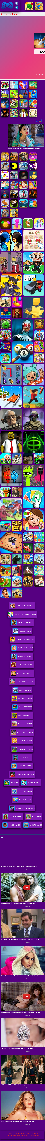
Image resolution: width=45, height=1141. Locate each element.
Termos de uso (34, 1135)
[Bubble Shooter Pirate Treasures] (33, 107)
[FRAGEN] (33, 198)
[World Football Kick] (14, 107)
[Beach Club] (5, 188)
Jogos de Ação (25, 631)
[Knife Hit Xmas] (5, 88)
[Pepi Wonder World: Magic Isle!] (33, 188)
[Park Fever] (23, 107)
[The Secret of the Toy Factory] (5, 116)
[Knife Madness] (5, 107)
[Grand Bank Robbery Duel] (14, 179)
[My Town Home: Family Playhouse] (23, 188)
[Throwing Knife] (14, 88)
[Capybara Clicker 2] (5, 207)
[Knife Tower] (33, 98)
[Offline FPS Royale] (23, 198)
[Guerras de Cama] (5, 216)
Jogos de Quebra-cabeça (25, 614)
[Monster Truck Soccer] (23, 207)
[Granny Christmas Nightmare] (23, 179)
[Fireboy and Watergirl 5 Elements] (33, 207)
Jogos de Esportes (25, 622)
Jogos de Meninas (25, 648)
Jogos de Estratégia (25, 639)
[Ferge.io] (33, 179)
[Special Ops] (5, 169)
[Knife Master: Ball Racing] (5, 98)
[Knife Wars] (23, 98)
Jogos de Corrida (25, 656)
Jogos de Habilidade (25, 606)
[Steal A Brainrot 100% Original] (33, 160)
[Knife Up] (33, 88)
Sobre (7, 1135)
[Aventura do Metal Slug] (5, 160)
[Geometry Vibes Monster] (33, 169)
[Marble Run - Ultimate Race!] (39, 10)
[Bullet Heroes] (23, 169)
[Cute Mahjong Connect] (33, 116)
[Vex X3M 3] (5, 179)
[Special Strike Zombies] (23, 160)
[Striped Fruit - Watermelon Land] (29, 10)
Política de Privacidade (19, 1135)
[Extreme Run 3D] (5, 198)
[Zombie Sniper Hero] (14, 160)
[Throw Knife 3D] (23, 88)
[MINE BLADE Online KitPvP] (14, 116)
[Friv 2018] (16, 4)
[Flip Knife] (14, 98)
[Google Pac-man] (14, 169)
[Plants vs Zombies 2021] (14, 216)
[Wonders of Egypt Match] (14, 188)
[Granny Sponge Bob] (23, 116)
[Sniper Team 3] (14, 198)
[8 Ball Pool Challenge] (14, 207)
